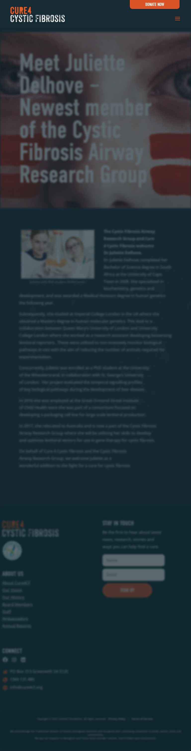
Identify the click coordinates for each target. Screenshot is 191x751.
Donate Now (154, 4)
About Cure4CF (16, 583)
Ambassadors (15, 618)
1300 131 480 (22, 679)
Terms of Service (142, 718)
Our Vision (12, 590)
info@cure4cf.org (26, 687)
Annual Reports (16, 625)
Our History (13, 597)
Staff (6, 611)
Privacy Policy (117, 718)
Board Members (17, 604)
